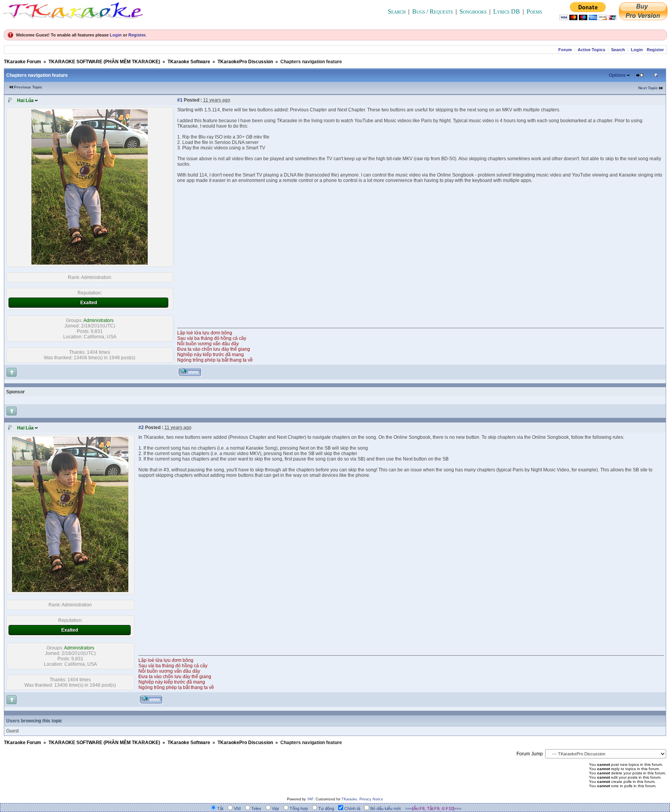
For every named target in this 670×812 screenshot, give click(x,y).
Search (397, 11)
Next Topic (648, 88)
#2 (141, 427)
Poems (534, 11)
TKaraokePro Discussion (245, 61)
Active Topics (591, 49)
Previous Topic (28, 87)
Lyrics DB (506, 11)
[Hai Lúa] (89, 263)
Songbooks (473, 11)
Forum (565, 49)
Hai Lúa (25, 100)
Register (136, 35)
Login (116, 35)
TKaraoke (349, 799)
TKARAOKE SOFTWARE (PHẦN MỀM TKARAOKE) (104, 61)
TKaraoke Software (189, 61)
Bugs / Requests (432, 11)
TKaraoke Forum (22, 61)
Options (617, 75)
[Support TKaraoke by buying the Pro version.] (643, 18)
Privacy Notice (371, 799)
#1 (180, 100)
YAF (310, 799)
